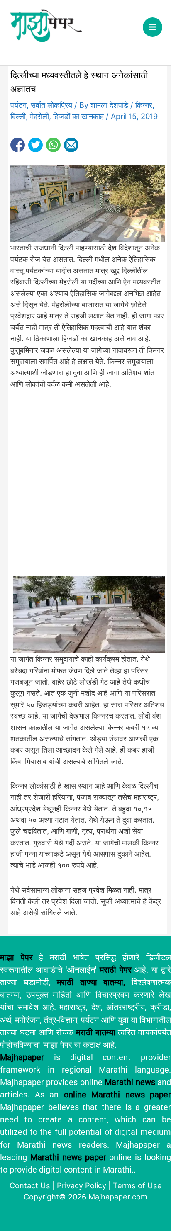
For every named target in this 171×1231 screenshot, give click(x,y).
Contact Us (30, 1185)
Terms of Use (137, 1185)
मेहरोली (39, 116)
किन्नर (143, 104)
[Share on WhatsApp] (53, 145)
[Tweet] (35, 145)
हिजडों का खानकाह (78, 116)
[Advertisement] (85, 487)
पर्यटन (18, 104)
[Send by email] (71, 145)
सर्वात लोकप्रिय (51, 104)
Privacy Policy (81, 1185)
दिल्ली (18, 116)
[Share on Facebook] (17, 145)
